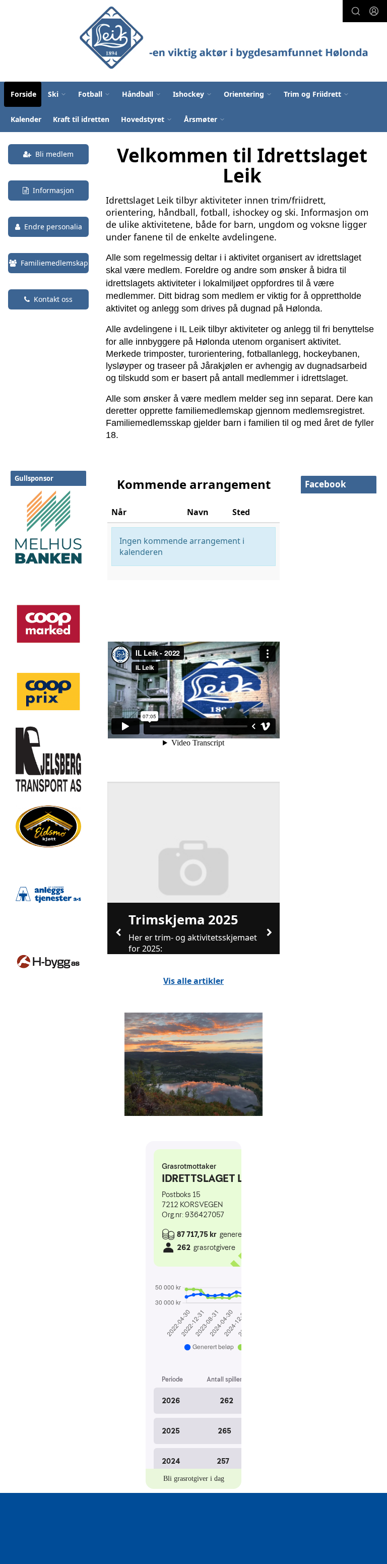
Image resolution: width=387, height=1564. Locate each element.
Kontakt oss (53, 299)
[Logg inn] (374, 11)
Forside (23, 94)
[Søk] (356, 11)
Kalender (26, 119)
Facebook (325, 484)
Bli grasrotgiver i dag (193, 1478)
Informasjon (53, 190)
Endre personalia (53, 226)
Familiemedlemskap (54, 263)
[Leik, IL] (227, 36)
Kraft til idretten (81, 119)
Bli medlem (54, 154)
